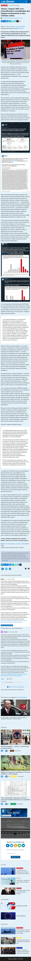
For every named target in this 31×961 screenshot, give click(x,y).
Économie (13, 776)
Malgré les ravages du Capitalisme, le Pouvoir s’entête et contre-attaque (15, 773)
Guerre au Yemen (18, 18)
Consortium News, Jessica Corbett (15, 26)
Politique (19, 888)
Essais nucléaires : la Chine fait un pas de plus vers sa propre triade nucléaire (23, 931)
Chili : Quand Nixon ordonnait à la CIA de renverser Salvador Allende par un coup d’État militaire (15, 799)
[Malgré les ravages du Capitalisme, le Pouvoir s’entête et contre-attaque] (15, 763)
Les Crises (21, 28)
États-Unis (12, 18)
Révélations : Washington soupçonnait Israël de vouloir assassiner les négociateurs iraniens (22, 951)
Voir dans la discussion (7, 625)
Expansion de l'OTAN (21, 906)
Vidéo (12, 750)
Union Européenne (21, 916)
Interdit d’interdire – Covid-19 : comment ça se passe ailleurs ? (15, 747)
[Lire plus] (5, 560)
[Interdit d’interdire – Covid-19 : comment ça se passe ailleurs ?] (15, 737)
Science (18, 878)
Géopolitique (4, 5)
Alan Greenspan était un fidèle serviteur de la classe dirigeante (23, 892)
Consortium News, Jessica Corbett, (15, 543)
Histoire (13, 804)
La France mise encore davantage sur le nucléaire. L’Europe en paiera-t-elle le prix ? (23, 872)
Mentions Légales (12, 959)
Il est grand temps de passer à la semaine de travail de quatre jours (23, 941)
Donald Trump (6, 18)
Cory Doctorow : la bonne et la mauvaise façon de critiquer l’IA (23, 882)
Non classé (19, 947)
